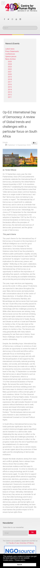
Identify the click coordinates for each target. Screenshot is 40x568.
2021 (10, 72)
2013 (10, 92)
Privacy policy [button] (20, 560)
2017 (10, 82)
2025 (10, 62)
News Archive (10, 59)
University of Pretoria (27, 543)
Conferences (10, 54)
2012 (10, 95)
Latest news (9, 49)
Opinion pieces (10, 56)
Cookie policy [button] (8, 560)
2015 (10, 87)
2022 (10, 69)
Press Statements (12, 51)
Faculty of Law (14, 543)
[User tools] (34, 142)
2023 (10, 67)
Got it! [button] (19, 564)
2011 (10, 97)
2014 (10, 90)
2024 (10, 64)
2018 (10, 79)
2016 (10, 84)
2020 (10, 74)
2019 (10, 77)
